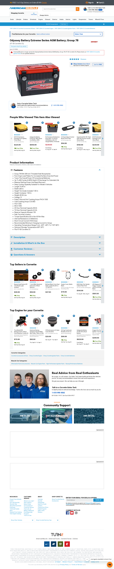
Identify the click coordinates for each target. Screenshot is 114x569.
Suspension (82, 19)
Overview (40, 499)
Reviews (40, 512)
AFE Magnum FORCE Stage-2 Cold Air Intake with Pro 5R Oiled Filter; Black (99, 287)
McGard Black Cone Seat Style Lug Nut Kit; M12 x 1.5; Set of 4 (52, 287)
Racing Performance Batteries (74, 363)
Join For (98, 64)
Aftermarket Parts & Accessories (20, 363)
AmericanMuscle (41, 539)
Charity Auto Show (43, 507)
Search (77, 9)
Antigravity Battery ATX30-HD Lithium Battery (84, 333)
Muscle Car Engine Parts (38, 363)
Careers (40, 505)
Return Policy (27, 504)
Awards (40, 501)
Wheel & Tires (99, 19)
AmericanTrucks (54, 539)
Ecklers (75, 539)
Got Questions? (28, 506)
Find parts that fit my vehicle (18, 46)
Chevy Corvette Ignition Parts (51, 355)
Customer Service (29, 507)
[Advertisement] (57, 444)
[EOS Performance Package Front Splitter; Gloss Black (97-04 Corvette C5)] (99, 128)
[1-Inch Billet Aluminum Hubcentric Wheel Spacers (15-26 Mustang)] (37, 275)
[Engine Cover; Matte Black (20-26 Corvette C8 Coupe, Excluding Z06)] (68, 275)
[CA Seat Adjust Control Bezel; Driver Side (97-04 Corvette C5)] (68, 128)
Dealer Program (42, 509)
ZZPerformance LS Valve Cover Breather (52, 331)
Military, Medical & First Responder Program (29, 512)
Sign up (98, 500)
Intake (62, 19)
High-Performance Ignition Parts (55, 363)
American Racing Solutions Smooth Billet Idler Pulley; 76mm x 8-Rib (37, 333)
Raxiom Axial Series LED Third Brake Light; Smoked (20, 287)
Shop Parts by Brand (15, 505)
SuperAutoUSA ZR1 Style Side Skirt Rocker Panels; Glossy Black (84, 139)
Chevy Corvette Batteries (68, 355)
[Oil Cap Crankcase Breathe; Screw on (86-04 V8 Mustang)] (68, 321)
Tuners (91, 19)
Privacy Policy (89, 503)
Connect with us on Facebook (67, 513)
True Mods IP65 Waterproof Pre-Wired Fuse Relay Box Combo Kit (21, 333)
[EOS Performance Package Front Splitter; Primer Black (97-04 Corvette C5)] (21, 128)
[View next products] (102, 138)
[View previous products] (11, 138)
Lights (75, 19)
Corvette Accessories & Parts (19, 355)
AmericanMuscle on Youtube (72, 513)
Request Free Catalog (16, 512)
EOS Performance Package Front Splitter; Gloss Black (98, 139)
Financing (12, 507)
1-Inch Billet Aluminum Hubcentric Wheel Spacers (36, 287)
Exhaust (47, 19)
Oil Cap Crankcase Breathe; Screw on (66, 331)
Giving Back (41, 502)
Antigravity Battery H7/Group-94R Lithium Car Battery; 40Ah (36, 139)
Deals (12, 19)
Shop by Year (13, 504)
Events (11, 501)
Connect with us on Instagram (76, 513)
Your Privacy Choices (81, 562)
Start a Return (28, 502)
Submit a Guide (42, 504)
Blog (11, 510)
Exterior (54, 19)
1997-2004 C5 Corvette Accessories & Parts (22, 28)
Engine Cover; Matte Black (67, 286)
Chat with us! (27, 509)
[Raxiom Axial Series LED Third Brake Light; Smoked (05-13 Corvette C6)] (21, 275)
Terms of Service (77, 564)
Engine (40, 19)
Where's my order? (29, 501)
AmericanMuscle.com (23, 8)
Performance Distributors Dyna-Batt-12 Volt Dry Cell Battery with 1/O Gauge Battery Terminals (52, 139)
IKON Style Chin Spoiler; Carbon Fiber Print (84, 286)
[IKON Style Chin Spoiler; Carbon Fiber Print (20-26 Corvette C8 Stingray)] (84, 275)
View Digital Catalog (15, 513)
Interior (68, 19)
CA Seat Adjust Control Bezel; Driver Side (67, 138)
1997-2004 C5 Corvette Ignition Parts (64, 28)
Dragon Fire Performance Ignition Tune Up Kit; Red (99, 332)
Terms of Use (27, 515)
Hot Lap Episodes (15, 502)
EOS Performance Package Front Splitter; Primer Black (20, 139)
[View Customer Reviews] (74, 59)
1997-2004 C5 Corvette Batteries (85, 28)
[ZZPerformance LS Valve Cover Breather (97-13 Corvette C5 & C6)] (52, 321)
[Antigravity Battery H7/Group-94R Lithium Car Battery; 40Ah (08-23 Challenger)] (37, 128)
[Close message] (103, 24)
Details (44, 3)
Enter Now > (64, 24)
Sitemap (58, 562)
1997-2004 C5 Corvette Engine (44, 28)
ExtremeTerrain (66, 539)
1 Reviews (83, 59)
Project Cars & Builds (15, 499)
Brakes (25, 19)
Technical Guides (14, 509)
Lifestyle (18, 19)
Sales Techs (41, 510)
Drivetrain (33, 19)
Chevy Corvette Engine (35, 355)
